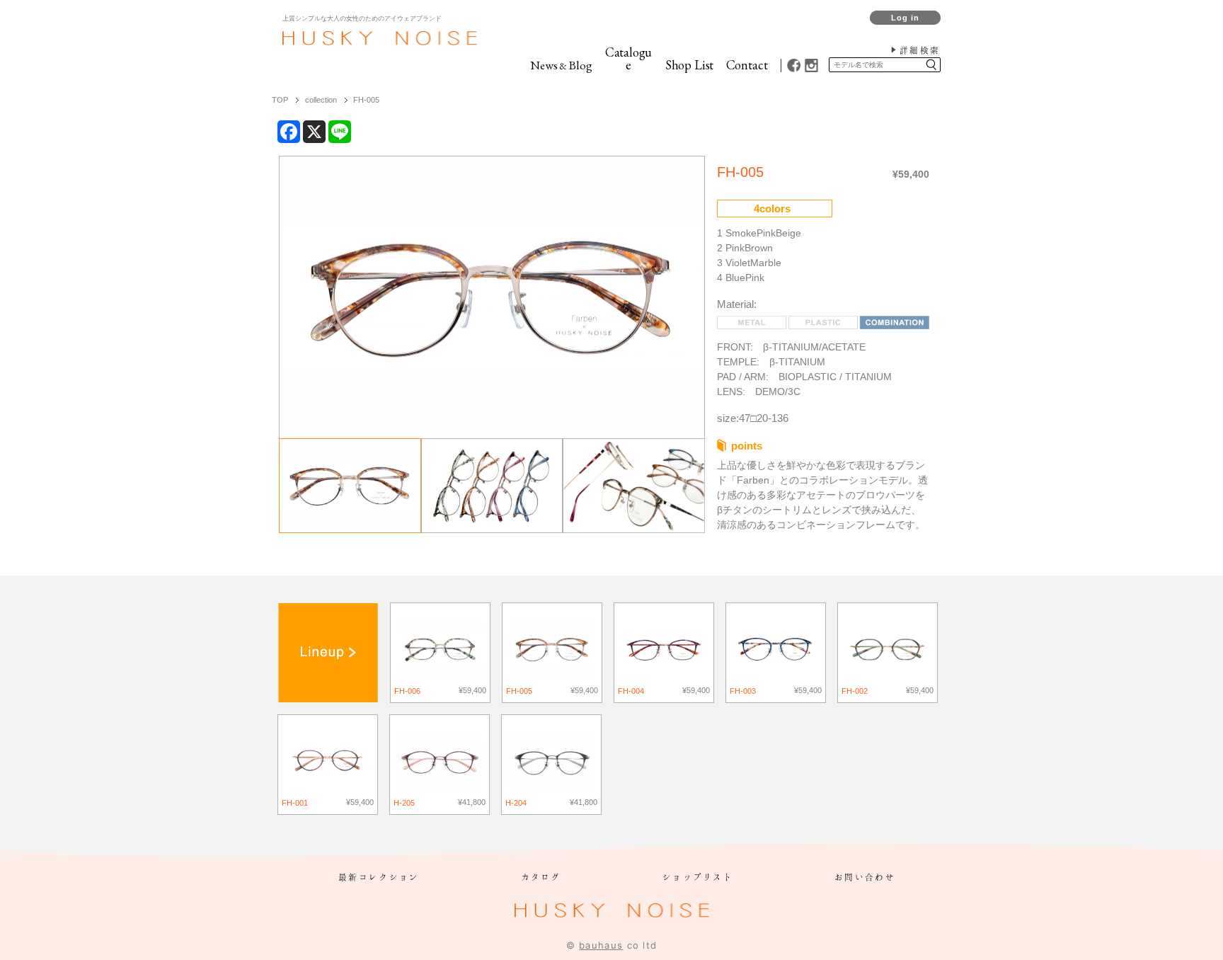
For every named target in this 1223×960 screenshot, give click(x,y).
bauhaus (601, 945)
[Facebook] (288, 131)
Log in (905, 17)
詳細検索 (920, 50)
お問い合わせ (864, 876)
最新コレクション (378, 876)
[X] (314, 131)
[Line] (339, 131)
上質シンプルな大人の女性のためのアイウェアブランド (362, 18)
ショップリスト (697, 876)
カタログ (541, 876)
